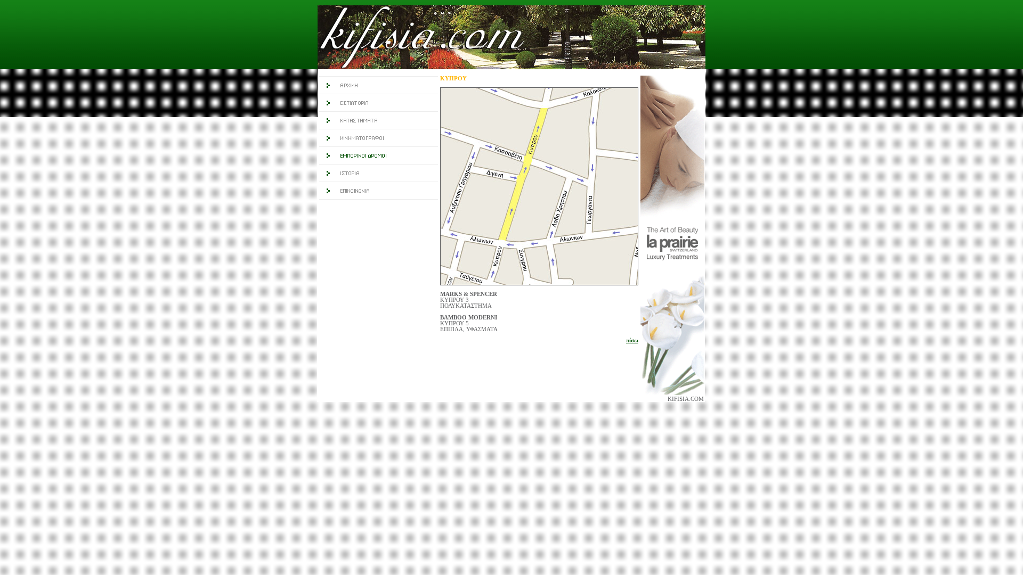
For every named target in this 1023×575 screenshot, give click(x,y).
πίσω (632, 340)
